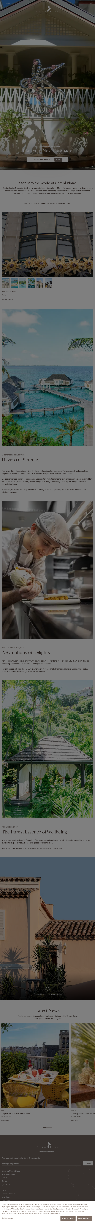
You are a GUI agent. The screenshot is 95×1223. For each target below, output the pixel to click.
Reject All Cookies (84, 1218)
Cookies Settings (7, 1218)
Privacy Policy (55, 1213)
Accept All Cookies (68, 1218)
